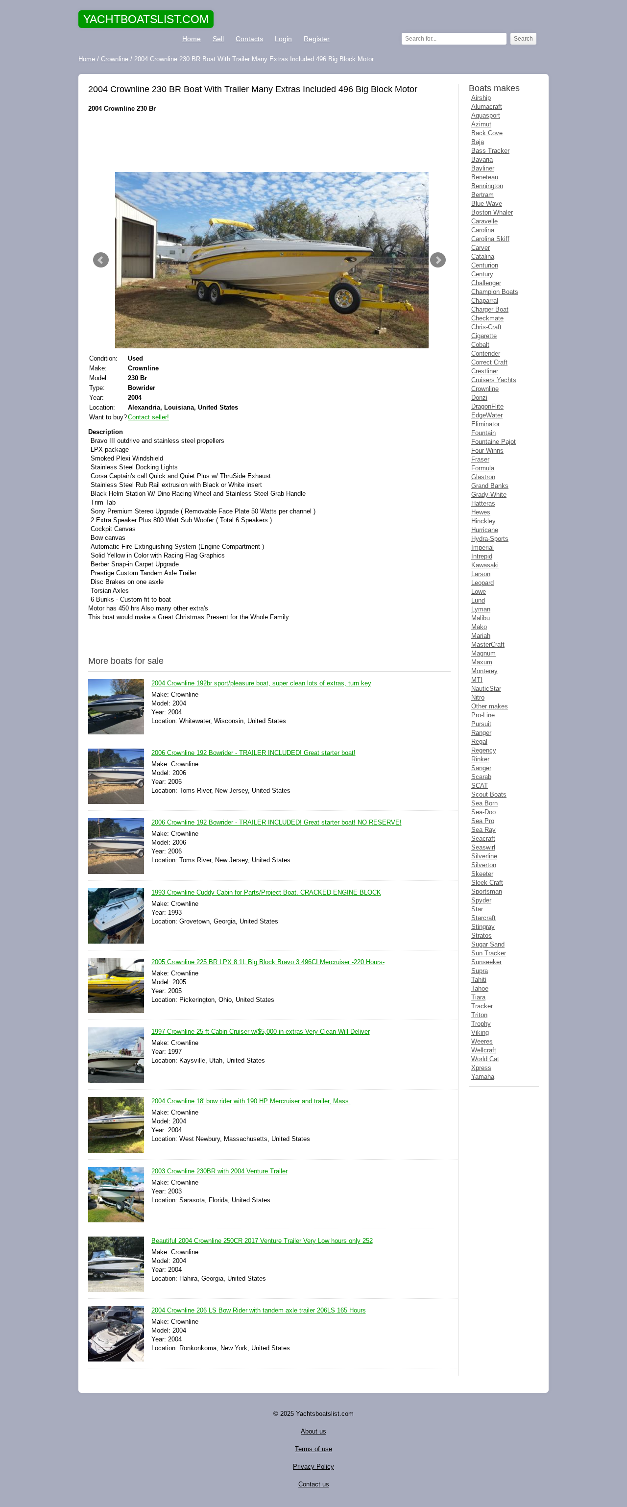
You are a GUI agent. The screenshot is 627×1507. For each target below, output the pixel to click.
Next (438, 260)
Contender (485, 353)
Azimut (481, 124)
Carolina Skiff (490, 239)
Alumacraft (486, 106)
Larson (480, 574)
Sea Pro (482, 821)
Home (191, 39)
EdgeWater (487, 415)
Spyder (481, 900)
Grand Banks (489, 485)
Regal (479, 741)
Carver (480, 247)
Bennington (487, 186)
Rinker (480, 759)
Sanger (481, 768)
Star (477, 909)
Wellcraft (483, 1050)
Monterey (484, 671)
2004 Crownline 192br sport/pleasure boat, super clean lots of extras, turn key (261, 683)
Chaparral (484, 300)
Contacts (249, 39)
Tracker (482, 1006)
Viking (480, 1032)
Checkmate (487, 318)
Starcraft (483, 918)
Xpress (481, 1067)
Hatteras (483, 503)
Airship (481, 97)
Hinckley (483, 521)
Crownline (485, 388)
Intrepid (481, 556)
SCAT (479, 785)
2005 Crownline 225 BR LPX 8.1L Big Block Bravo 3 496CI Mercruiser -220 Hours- (268, 962)
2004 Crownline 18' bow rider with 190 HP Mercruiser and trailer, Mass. (251, 1101)
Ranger (481, 732)
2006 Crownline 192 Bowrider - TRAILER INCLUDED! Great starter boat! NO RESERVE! (276, 822)
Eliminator (485, 424)
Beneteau (484, 177)
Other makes (489, 706)
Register (317, 39)
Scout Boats (488, 794)
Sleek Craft (487, 882)
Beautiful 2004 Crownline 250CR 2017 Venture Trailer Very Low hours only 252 (262, 1240)
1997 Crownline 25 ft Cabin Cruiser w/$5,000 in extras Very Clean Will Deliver (260, 1031)
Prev (101, 260)
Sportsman (486, 891)
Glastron (483, 477)
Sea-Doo (483, 812)
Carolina (482, 230)
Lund (478, 600)
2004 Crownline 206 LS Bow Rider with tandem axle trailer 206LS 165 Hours (258, 1310)
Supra (479, 970)
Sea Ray (483, 829)
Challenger (486, 283)
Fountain (483, 433)
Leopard (482, 582)
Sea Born (484, 803)
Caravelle (484, 221)
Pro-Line (483, 715)
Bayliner (482, 168)
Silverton (483, 865)
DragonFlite (487, 406)
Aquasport (485, 115)
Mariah (480, 635)
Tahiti (478, 979)
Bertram (482, 194)
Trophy (481, 1023)
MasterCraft (488, 644)
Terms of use (313, 1449)
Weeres (482, 1041)
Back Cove (487, 133)
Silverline (484, 856)
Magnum (483, 653)
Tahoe (479, 988)
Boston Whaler (492, 212)
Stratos (481, 935)
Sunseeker (486, 962)
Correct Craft (489, 362)
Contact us (313, 1484)
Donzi (479, 397)
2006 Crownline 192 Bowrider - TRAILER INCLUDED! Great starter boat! (253, 752)
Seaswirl (483, 847)
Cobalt (480, 344)
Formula (482, 468)
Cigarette (484, 336)
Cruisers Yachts (493, 380)
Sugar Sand (488, 944)
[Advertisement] (269, 143)
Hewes (480, 512)
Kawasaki (485, 565)
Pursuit (481, 724)
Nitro (477, 697)
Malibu (480, 618)
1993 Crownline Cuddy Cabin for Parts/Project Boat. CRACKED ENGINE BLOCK (266, 892)
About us (313, 1431)
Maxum (481, 662)
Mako (479, 627)
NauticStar (486, 688)
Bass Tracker (490, 150)
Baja (477, 142)
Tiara (478, 997)
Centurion (484, 265)
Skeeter (482, 873)
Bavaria (482, 159)
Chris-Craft (486, 327)
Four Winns (487, 450)
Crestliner (484, 371)
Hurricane (484, 530)
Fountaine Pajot (493, 441)
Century (482, 274)
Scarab (481, 776)
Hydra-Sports (489, 538)
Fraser (480, 459)
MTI (476, 679)
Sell (218, 39)
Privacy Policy (313, 1466)
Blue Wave (486, 203)
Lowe (478, 591)
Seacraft (483, 838)
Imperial (482, 547)
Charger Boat (489, 309)
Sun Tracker (488, 953)
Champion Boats (494, 291)
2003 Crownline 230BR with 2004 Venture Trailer (219, 1171)
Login (283, 39)
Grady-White (488, 494)
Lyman (480, 609)
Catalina (482, 256)
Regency (483, 750)
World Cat (485, 1059)
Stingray (483, 926)
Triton (479, 1015)
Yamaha (482, 1076)
